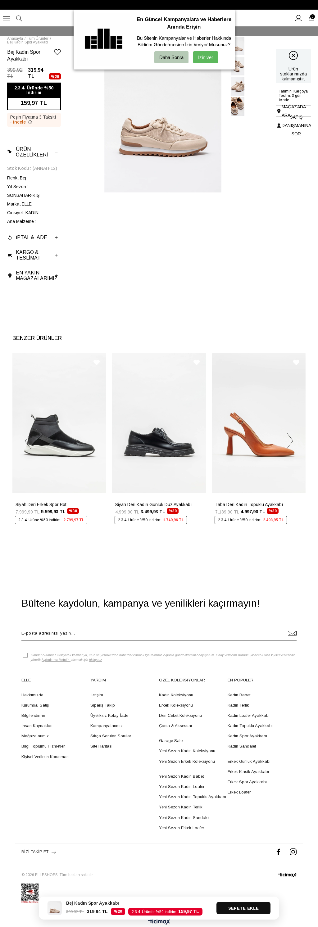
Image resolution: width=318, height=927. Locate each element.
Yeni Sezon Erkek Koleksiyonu (187, 761)
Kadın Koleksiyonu (176, 695)
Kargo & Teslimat (28, 255)
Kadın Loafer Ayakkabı (249, 715)
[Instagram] (293, 852)
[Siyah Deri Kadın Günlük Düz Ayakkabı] (159, 423)
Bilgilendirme (33, 715)
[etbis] (30, 893)
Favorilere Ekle (96, 362)
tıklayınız (95, 660)
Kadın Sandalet (242, 746)
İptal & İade (31, 237)
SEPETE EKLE (243, 908)
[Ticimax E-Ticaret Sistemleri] (159, 922)
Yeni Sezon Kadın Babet (181, 776)
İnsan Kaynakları (36, 725)
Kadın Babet (239, 695)
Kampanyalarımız (106, 725)
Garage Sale (171, 740)
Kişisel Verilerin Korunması (45, 756)
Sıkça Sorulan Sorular (110, 736)
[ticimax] (287, 875)
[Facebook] (278, 852)
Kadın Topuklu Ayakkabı (250, 725)
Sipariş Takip (102, 705)
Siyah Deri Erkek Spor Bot (41, 504)
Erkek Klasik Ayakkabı (248, 771)
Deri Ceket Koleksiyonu (180, 715)
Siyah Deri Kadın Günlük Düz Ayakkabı (153, 504)
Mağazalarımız (35, 736)
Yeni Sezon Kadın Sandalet (184, 817)
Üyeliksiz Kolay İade (109, 715)
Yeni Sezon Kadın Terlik (180, 807)
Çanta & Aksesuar (175, 725)
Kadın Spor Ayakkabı (247, 736)
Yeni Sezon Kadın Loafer (181, 786)
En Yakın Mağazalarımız (37, 275)
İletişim (96, 695)
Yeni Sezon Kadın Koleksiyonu (187, 750)
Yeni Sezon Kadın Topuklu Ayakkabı (192, 796)
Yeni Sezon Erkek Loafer (181, 827)
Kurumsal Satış (35, 705)
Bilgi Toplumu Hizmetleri (43, 746)
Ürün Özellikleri (32, 152)
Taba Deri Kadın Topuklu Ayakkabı (249, 504)
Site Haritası (101, 746)
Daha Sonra (171, 57)
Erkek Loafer (239, 792)
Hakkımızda (32, 695)
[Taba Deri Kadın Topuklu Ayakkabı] (259, 423)
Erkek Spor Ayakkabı (247, 782)
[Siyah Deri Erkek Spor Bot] (59, 423)
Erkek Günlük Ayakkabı (249, 761)
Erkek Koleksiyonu (176, 705)
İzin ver (205, 57)
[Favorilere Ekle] (57, 53)
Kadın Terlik (238, 705)
